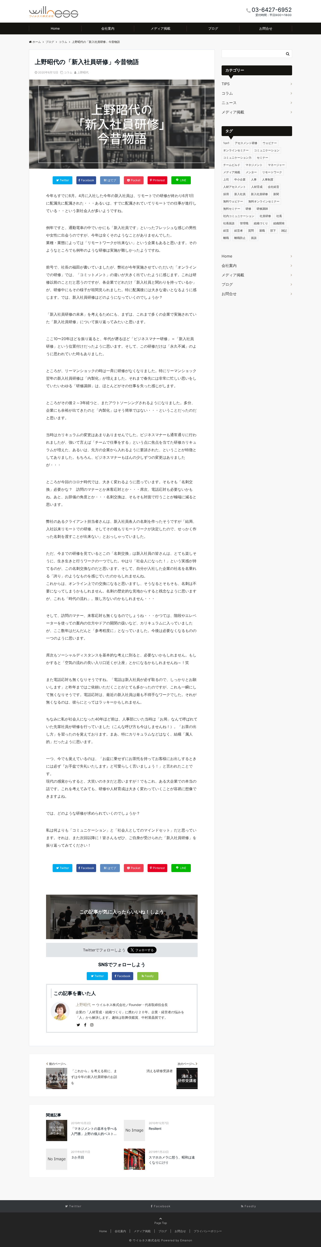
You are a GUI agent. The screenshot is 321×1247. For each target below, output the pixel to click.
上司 (226, 179)
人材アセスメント (234, 187)
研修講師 (262, 208)
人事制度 (267, 179)
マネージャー (276, 165)
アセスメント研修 (246, 143)
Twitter (99, 976)
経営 (226, 230)
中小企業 (240, 179)
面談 (254, 238)
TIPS (226, 83)
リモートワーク (272, 172)
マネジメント (254, 165)
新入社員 (240, 194)
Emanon (186, 1240)
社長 (279, 216)
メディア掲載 (160, 28)
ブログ (213, 28)
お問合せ (265, 28)
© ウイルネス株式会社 (144, 1240)
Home (55, 28)
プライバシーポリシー (208, 1231)
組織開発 (279, 223)
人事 (254, 179)
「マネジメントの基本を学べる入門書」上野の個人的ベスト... (94, 1131)
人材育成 (256, 187)
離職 (226, 238)
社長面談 (229, 223)
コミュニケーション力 (237, 157)
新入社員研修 (259, 194)
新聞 (276, 194)
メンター (251, 172)
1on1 (226, 143)
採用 (226, 194)
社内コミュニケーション (238, 216)
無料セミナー (231, 208)
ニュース (229, 102)
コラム (68, 72)
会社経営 (273, 187)
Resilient (155, 1128)
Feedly (149, 976)
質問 (251, 230)
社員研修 (265, 216)
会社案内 (107, 28)
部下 (273, 230)
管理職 (244, 223)
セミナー (262, 157)
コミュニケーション (266, 150)
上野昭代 (83, 72)
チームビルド (231, 165)
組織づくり (261, 223)
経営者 (238, 230)
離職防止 (240, 238)
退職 (262, 230)
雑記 (284, 230)
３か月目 (77, 1157)
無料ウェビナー (233, 201)
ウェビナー (270, 143)
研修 (248, 208)
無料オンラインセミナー (263, 201)
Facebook (123, 976)
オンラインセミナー (236, 150)
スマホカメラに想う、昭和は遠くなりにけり (172, 1159)
